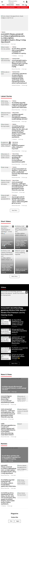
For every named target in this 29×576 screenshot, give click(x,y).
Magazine (14, 513)
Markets (18, 5)
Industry (24, 5)
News (3, 5)
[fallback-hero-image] (14, 23)
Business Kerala (10, 5)
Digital (17, 521)
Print (11, 521)
